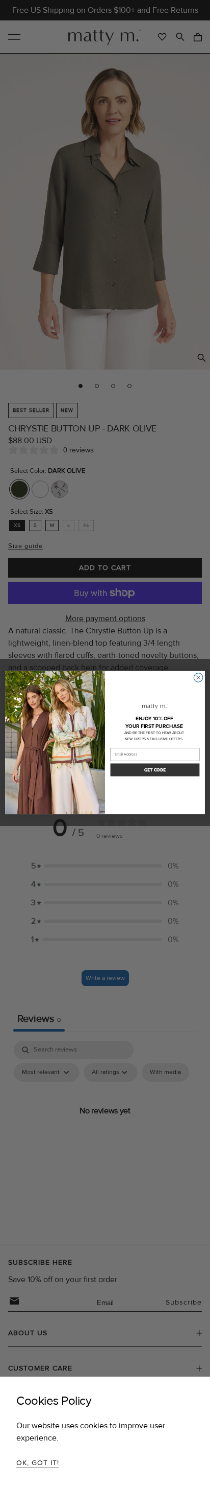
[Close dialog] (198, 677)
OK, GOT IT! (37, 1462)
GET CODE (155, 769)
